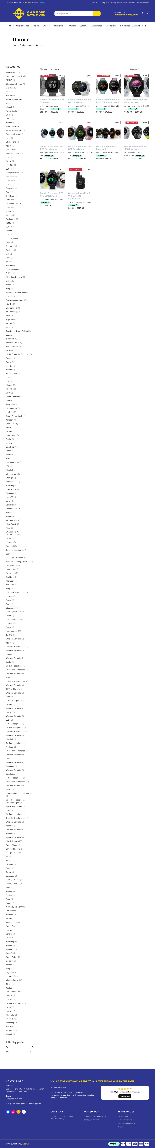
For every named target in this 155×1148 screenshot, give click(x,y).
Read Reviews (125, 1096)
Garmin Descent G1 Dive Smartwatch (52, 100)
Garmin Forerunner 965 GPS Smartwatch (135, 147)
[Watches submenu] (51, 25)
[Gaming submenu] (77, 25)
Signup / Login (67, 1116)
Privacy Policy (123, 1116)
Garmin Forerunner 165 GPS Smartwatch (79, 100)
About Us (53, 1116)
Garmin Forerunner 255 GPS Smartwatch (135, 100)
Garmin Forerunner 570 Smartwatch (107, 147)
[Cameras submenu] (88, 25)
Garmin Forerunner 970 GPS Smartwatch (51, 194)
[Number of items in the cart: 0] (146, 13)
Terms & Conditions (125, 1120)
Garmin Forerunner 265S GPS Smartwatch (80, 147)
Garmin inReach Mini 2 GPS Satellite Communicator (79, 196)
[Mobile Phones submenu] (30, 25)
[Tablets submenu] (40, 25)
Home (15, 45)
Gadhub (26, 1144)
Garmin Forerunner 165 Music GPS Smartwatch (107, 100)
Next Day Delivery (57, 1119)
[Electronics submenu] (116, 25)
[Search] (97, 13)
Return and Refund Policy (127, 1123)
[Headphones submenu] (66, 25)
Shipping (121, 1127)
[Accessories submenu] (103, 25)
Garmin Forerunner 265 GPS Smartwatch (51, 147)
